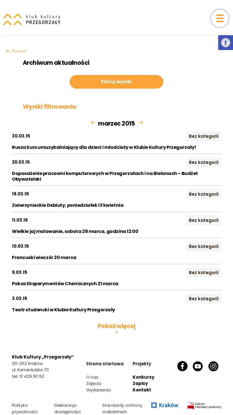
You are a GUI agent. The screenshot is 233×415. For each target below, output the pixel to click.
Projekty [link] (142, 364)
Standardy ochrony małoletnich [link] (122, 408)
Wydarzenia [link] (98, 390)
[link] (225, 42)
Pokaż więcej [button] (116, 329)
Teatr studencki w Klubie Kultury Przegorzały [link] (63, 309)
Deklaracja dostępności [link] (67, 408)
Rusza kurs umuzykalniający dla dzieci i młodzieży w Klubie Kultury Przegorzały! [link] (104, 147)
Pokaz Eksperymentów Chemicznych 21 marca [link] (65, 283)
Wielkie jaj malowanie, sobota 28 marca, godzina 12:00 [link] (75, 231)
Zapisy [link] (140, 383)
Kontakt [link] (142, 390)
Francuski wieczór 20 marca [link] (44, 257)
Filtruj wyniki (116, 81)
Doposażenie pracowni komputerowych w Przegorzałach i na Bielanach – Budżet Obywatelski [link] (105, 176)
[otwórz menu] (219, 18)
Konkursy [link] (143, 377)
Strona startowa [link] (105, 364)
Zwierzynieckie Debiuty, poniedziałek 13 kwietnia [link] (67, 205)
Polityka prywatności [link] (25, 408)
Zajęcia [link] (93, 383)
